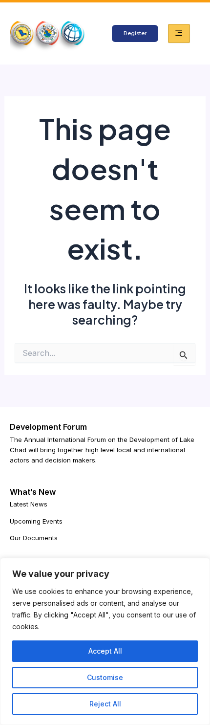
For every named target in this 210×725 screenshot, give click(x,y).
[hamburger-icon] (179, 33)
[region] (105, 641)
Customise (105, 677)
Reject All (105, 704)
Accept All (105, 651)
